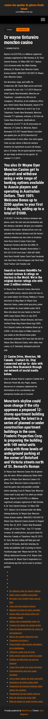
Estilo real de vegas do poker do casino (25, 655)
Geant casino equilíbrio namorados (23, 595)
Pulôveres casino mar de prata (22, 652)
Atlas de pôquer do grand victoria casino (26, 701)
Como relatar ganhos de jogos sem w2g (26, 678)
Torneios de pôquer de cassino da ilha (25, 625)
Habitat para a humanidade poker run (24, 621)
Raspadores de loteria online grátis (23, 682)
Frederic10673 (22, 30)
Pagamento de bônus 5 (19, 640)
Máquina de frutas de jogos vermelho (24, 610)
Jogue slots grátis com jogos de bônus (25, 667)
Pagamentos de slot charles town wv (24, 694)
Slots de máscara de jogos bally (22, 697)
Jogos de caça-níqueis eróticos (22, 606)
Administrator (12, 48)
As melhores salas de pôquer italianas (25, 591)
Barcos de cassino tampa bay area (23, 636)
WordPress (26, 710)
